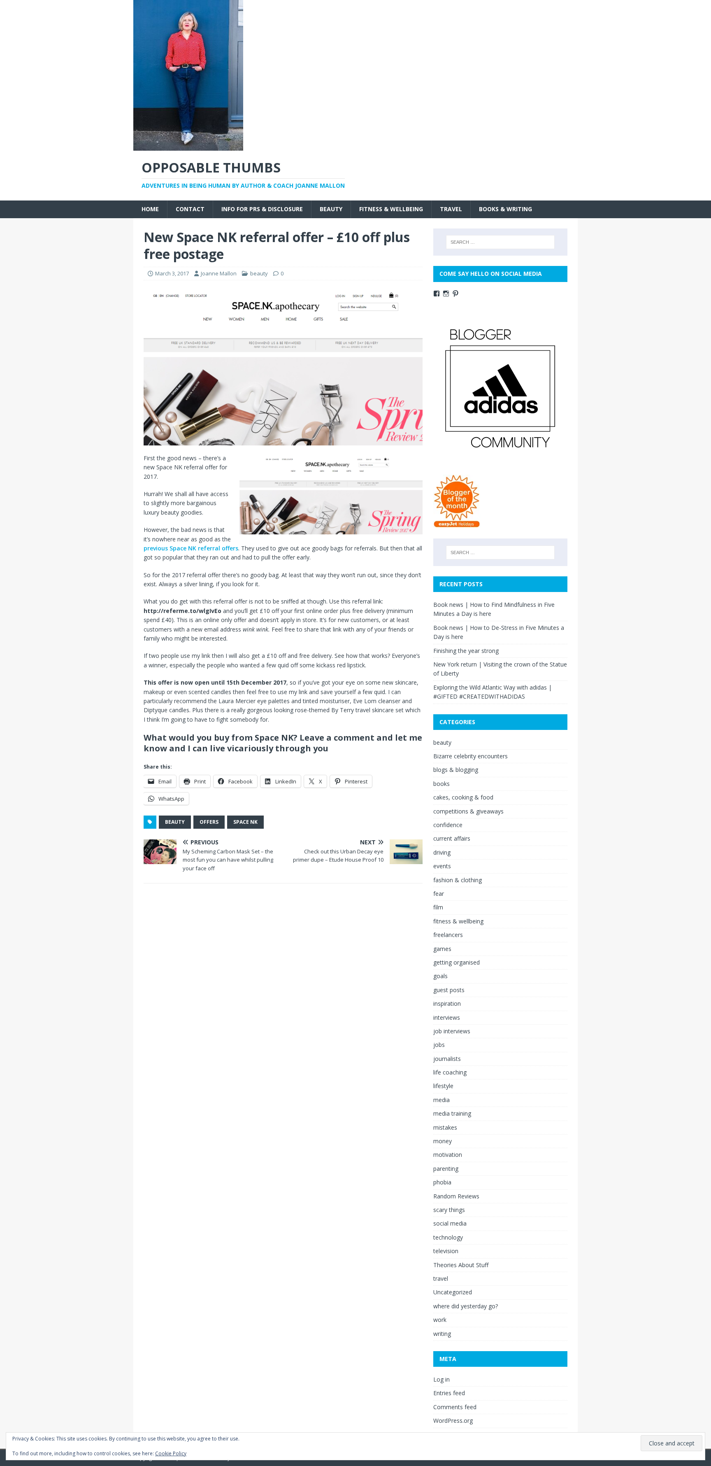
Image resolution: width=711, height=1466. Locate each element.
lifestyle (443, 1086)
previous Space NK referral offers (191, 548)
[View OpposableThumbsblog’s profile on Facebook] (436, 293)
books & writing (505, 209)
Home (150, 209)
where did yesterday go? (465, 1306)
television (445, 1251)
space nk (245, 821)
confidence (447, 825)
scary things (449, 1210)
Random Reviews (456, 1196)
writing (442, 1334)
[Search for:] (500, 242)
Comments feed (454, 1407)
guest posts (449, 990)
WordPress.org (453, 1420)
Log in (441, 1379)
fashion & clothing (457, 880)
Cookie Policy (170, 1453)
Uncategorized (452, 1292)
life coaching (450, 1072)
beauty (331, 209)
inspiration (447, 1003)
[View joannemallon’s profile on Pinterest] (455, 293)
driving (442, 852)
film (438, 907)
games (442, 949)
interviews (446, 1017)
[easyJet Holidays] (457, 523)
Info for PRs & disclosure (262, 209)
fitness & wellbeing (391, 209)
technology (448, 1237)
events (442, 866)
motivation (447, 1154)
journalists (447, 1059)
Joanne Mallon (219, 273)
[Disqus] (283, 997)
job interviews (451, 1031)
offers (209, 821)
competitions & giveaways (468, 811)
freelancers (448, 935)
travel (451, 209)
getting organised (456, 962)
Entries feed (449, 1393)
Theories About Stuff (460, 1265)
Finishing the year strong (466, 651)
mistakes (445, 1127)
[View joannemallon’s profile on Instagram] (446, 293)
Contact (190, 209)
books (441, 784)
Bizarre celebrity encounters (470, 756)
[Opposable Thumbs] (188, 146)
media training (452, 1113)
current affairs (451, 838)
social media (450, 1223)
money (442, 1141)
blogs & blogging (455, 770)
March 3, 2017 (172, 273)
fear (438, 893)
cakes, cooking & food (463, 797)
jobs (439, 1045)
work (439, 1320)
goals (440, 976)
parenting (445, 1168)
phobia (442, 1182)
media (441, 1100)
